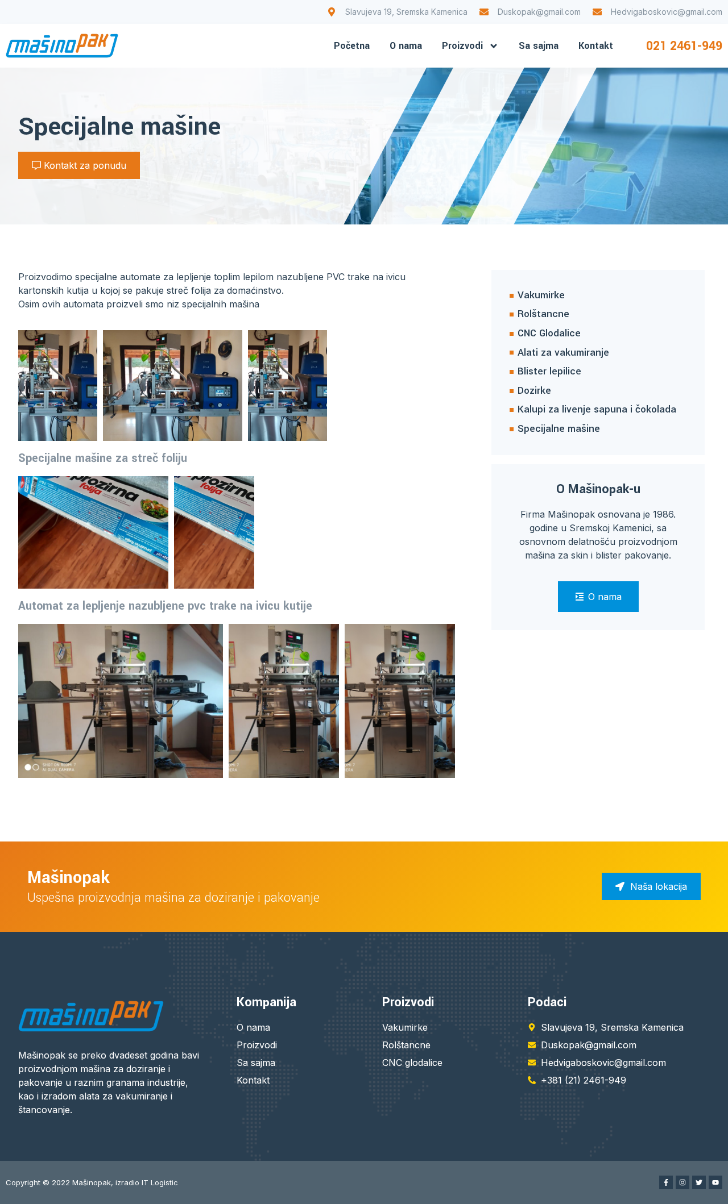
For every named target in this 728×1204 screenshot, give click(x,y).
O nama (406, 45)
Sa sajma (539, 45)
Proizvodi (462, 45)
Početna (352, 45)
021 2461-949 (684, 46)
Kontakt (595, 45)
